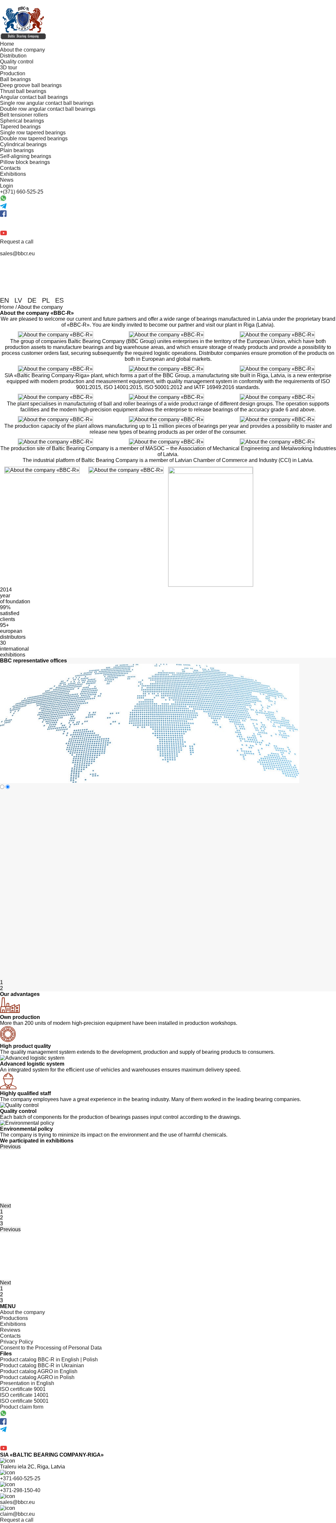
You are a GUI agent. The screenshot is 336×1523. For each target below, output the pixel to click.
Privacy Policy (16, 1342)
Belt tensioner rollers (24, 115)
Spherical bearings (22, 121)
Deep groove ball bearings (31, 85)
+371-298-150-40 (20, 1490)
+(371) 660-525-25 (21, 192)
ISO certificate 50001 (24, 1401)
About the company (22, 50)
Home (7, 44)
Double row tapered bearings (34, 138)
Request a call (16, 241)
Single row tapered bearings (33, 132)
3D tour (8, 67)
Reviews (10, 1330)
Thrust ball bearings (23, 91)
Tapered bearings (20, 126)
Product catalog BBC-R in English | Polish (49, 1359)
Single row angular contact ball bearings (47, 103)
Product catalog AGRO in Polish (37, 1377)
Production (12, 73)
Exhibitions (13, 174)
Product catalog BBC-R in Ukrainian (42, 1365)
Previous (10, 1146)
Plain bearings (17, 150)
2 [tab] (1, 988)
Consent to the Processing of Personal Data (51, 1347)
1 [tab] (1, 982)
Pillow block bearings (25, 162)
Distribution (13, 55)
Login (6, 186)
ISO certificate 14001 (24, 1395)
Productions (14, 1318)
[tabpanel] (42, 1153)
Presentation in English (27, 1383)
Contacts (10, 168)
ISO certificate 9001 (23, 1389)
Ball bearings (15, 79)
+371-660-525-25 (20, 1478)
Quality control (16, 61)
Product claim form (21, 1407)
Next (5, 1206)
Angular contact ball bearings (34, 97)
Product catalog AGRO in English (38, 1371)
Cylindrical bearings (23, 144)
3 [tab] (1, 1223)
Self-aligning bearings (25, 156)
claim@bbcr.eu (17, 1514)
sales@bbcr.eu (17, 1502)
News (6, 180)
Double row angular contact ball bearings (47, 109)
